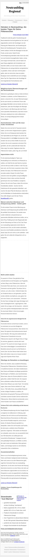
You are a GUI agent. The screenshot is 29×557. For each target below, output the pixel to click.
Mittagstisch (11, 20)
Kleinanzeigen (13, 549)
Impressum (22, 551)
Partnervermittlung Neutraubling (16, 547)
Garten (5, 551)
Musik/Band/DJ (5, 198)
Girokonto (6, 549)
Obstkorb (4, 20)
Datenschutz (16, 551)
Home (6, 547)
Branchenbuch (18, 20)
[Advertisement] (14, 256)
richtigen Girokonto (19, 541)
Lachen (10, 551)
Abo (20, 2)
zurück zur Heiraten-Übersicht (9, 84)
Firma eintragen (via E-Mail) (20, 34)
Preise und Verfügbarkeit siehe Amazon (12, 528)
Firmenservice (21, 549)
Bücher (25, 20)
